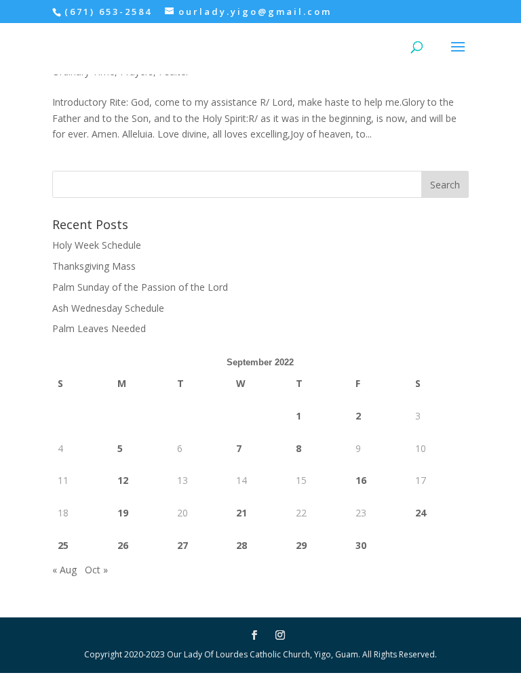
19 (122, 512)
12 (122, 480)
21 (241, 512)
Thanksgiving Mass (94, 266)
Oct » (96, 569)
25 (63, 545)
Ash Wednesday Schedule (108, 308)
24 (420, 512)
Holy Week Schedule (96, 245)
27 (182, 545)
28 (241, 545)
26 (122, 545)
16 (360, 480)
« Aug (64, 569)
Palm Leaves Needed (99, 328)
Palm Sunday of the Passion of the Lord (140, 287)
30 (360, 545)
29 (301, 545)
